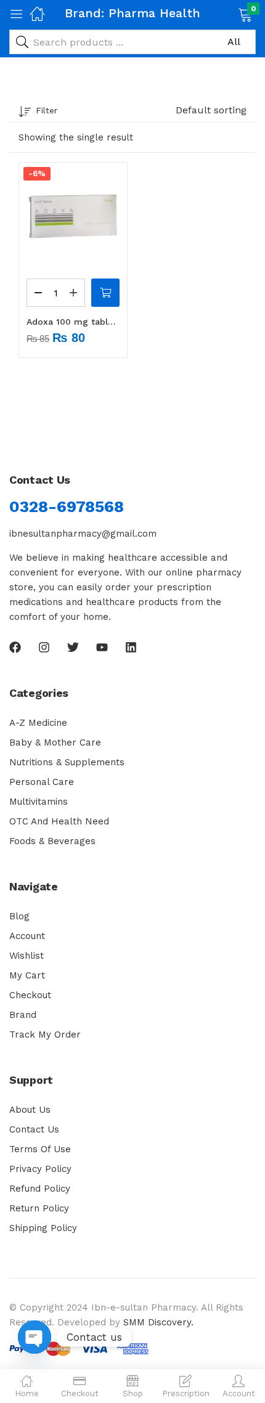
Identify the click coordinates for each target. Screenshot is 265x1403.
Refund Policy (39, 1188)
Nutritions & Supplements (66, 762)
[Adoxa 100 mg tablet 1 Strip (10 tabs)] (73, 216)
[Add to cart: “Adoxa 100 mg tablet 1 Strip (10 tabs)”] (105, 293)
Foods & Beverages (52, 841)
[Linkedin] (131, 647)
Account (27, 935)
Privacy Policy (40, 1168)
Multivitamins (38, 801)
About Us (30, 1109)
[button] (229, 14)
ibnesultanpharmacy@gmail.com (83, 533)
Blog (19, 916)
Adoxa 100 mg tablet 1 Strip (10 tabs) (73, 322)
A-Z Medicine (38, 722)
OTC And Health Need (59, 821)
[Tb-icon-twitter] (73, 647)
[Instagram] (44, 647)
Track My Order (45, 1034)
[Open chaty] (34, 1337)
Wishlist (26, 955)
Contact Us (34, 1129)
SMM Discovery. (158, 1322)
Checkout (30, 995)
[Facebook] (15, 647)
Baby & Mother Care (55, 742)
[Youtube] (102, 647)
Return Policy (39, 1208)
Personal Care (41, 781)
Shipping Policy (43, 1228)
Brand (22, 1014)
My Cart (27, 975)
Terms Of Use (40, 1149)
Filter (46, 110)
